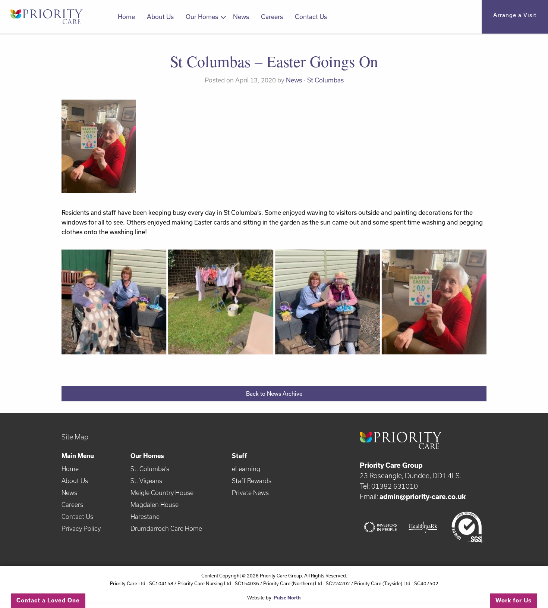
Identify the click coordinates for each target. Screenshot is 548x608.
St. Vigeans (146, 480)
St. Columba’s (149, 468)
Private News (250, 492)
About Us (160, 16)
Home (126, 16)
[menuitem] (126, 17)
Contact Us (311, 16)
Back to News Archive (274, 394)
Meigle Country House (161, 492)
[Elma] (434, 302)
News (241, 16)
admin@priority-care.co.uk (422, 497)
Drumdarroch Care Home (166, 528)
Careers (272, 16)
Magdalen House (154, 504)
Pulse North (287, 597)
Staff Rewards (251, 480)
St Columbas (325, 80)
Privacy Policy (81, 528)
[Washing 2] (220, 302)
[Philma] (114, 302)
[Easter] (327, 302)
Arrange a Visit (514, 15)
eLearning (246, 468)
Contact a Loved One (48, 600)
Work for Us (513, 600)
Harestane (145, 516)
